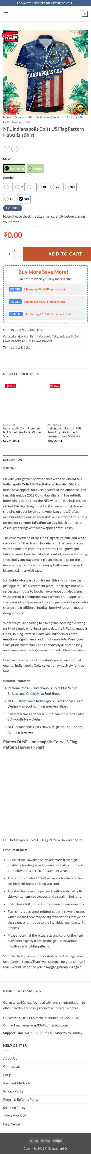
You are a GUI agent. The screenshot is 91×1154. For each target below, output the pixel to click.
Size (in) (9, 177)
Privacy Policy (13, 1091)
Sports (19, 117)
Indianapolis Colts (47, 336)
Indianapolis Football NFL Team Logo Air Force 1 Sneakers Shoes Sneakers (64, 432)
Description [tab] (12, 459)
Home (7, 117)
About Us (10, 1058)
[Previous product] (14, 149)
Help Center (12, 1124)
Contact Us (11, 1066)
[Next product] (7, 149)
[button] (5, 14)
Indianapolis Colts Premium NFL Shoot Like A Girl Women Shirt (22, 432)
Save (9, 35)
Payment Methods (16, 1083)
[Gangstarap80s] (45, 13)
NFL (30, 117)
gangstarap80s (62, 967)
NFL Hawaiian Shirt (50, 117)
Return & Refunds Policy (21, 1099)
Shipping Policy (14, 1107)
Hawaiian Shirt (27, 336)
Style (7, 159)
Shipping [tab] (9, 468)
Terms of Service (14, 1116)
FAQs (7, 1075)
